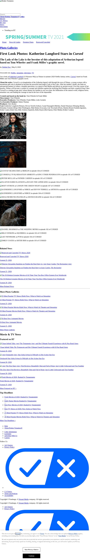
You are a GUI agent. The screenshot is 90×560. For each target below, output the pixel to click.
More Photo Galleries (7, 330)
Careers (7, 438)
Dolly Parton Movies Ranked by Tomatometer (20, 401)
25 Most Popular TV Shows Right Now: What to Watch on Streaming (28, 413)
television (27, 73)
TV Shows (4, 21)
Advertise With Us (10, 436)
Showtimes (4, 27)
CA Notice (8, 492)
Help (6, 426)
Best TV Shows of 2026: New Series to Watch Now (22, 409)
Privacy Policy (9, 447)
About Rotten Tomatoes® (13, 428)
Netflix (13, 73)
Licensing (7, 434)
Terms (42, 533)
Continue (31, 556)
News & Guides (14, 42)
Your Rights (62, 536)
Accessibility (8, 496)
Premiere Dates (28, 42)
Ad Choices (8, 445)
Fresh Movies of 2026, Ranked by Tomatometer (21, 397)
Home (4, 42)
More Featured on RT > (8, 388)
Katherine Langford (16, 77)
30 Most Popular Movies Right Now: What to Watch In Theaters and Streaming (32, 417)
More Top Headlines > (8, 420)
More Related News (7, 286)
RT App (3, 23)
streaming (20, 73)
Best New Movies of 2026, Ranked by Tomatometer (22, 405)
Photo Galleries (9, 47)
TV (33, 73)
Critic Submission (10, 432)
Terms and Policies (10, 494)
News (2, 25)
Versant (17, 533)
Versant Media (24, 499)
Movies (2, 19)
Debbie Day (6, 67)
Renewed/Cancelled (43, 42)
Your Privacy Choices (13, 490)
